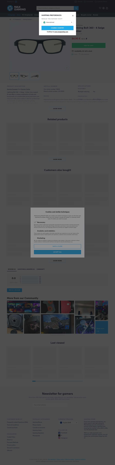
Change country (57, 28)
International (50, 22)
